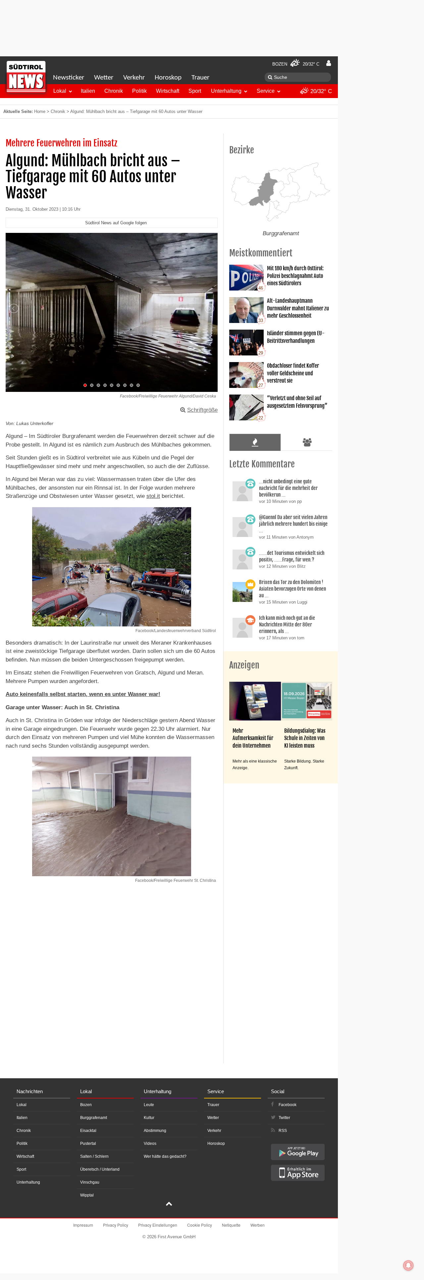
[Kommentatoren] (307, 442)
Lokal (59, 91)
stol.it (153, 496)
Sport (194, 91)
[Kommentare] (255, 442)
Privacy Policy (115, 1225)
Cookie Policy (199, 1225)
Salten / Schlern (94, 1156)
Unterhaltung (226, 91)
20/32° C (320, 91)
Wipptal (87, 1195)
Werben (257, 1225)
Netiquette (231, 1225)
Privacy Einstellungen (157, 1225)
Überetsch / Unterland (100, 1169)
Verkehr (134, 77)
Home (39, 111)
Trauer (200, 77)
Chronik (113, 91)
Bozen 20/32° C (295, 64)
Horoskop (168, 77)
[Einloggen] (328, 63)
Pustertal (88, 1143)
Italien (88, 91)
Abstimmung (155, 1130)
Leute (149, 1104)
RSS (283, 1130)
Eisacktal (88, 1130)
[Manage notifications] (408, 1265)
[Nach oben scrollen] (169, 1204)
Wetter (103, 77)
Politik (139, 91)
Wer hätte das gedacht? (165, 1156)
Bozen (86, 1104)
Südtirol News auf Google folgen (116, 222)
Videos (150, 1143)
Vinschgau (89, 1182)
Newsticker (68, 77)
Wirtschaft (167, 91)
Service (266, 91)
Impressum (83, 1225)
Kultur (149, 1117)
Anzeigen (244, 665)
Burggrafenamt (93, 1117)
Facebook (287, 1104)
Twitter (284, 1117)
